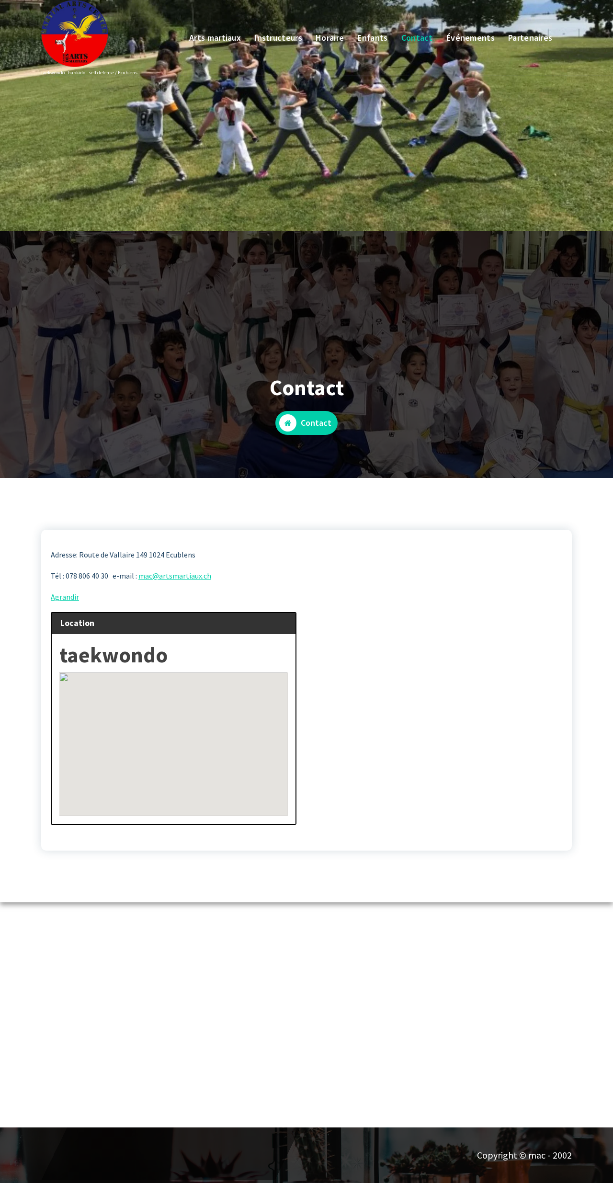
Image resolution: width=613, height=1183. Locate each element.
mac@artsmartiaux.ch (174, 575)
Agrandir (65, 597)
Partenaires (530, 37)
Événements (470, 37)
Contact (417, 37)
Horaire (330, 37)
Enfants (372, 37)
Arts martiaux (215, 37)
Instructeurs (278, 37)
